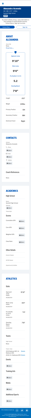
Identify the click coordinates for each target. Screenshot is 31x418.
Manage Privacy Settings (15, 415)
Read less (10, 48)
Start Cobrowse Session (12, 416)
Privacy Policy (8, 415)
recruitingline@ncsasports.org (8, 409)
